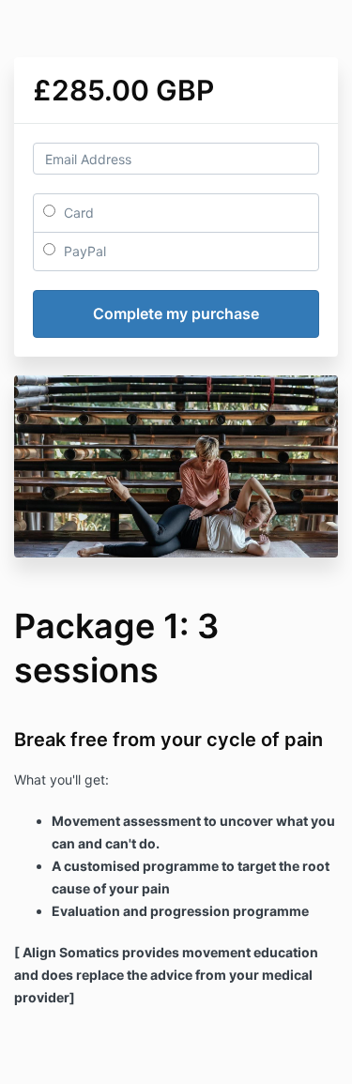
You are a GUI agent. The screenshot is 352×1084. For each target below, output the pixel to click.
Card (77, 213)
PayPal (83, 251)
